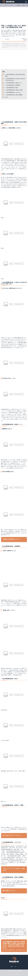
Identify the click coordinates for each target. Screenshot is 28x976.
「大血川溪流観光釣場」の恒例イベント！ (13, 82)
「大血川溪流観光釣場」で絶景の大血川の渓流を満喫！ (15, 75)
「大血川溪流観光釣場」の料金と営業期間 (13, 94)
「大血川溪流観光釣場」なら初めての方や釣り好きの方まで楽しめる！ (15, 79)
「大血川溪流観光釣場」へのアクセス (13, 92)
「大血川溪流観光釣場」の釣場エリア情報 (13, 89)
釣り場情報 (25, 39)
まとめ (6, 97)
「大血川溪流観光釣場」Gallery (11, 87)
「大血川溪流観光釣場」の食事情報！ (13, 85)
